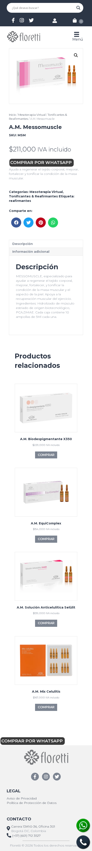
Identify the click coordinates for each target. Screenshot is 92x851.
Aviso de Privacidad (22, 798)
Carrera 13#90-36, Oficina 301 (33, 826)
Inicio (12, 114)
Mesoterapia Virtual (32, 114)
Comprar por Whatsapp (41, 162)
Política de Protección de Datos (31, 803)
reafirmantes (20, 201)
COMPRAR (46, 455)
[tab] (46, 244)
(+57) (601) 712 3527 (26, 836)
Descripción (22, 244)
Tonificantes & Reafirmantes (33, 196)
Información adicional (30, 252)
